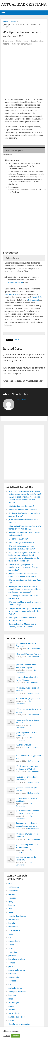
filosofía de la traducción (19, 1024)
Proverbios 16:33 (15, 282)
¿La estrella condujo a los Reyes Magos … (27, 678)
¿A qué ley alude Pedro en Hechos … (27, 689)
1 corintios (13, 952)
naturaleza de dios (17, 1017)
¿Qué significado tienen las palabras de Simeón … (27, 812)
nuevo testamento (17, 970)
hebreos (12, 995)
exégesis (12, 898)
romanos (12, 974)
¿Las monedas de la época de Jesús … (27, 721)
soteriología (14, 977)
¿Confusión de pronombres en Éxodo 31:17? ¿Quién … (27, 767)
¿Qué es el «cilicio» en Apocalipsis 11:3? (23, 380)
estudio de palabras (17, 916)
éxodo (11, 945)
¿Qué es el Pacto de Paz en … (28, 654)
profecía (12, 956)
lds (10, 984)
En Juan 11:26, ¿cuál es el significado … (26, 799)
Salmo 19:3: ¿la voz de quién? (21, 542)
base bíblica (14, 919)
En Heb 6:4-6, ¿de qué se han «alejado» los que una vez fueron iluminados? (23, 567)
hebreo (12, 905)
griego (11, 901)
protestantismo (15, 988)
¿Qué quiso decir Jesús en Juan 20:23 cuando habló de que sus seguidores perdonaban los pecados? (25, 589)
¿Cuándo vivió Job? (24, 745)
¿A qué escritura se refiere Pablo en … (27, 835)
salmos (12, 963)
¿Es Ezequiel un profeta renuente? (26, 733)
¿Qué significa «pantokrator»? (21, 506)
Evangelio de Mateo (17, 992)
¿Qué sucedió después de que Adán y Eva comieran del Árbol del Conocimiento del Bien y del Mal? (24, 357)
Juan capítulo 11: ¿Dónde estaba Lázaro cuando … (26, 824)
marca (11, 1006)
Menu (3, 13)
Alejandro (9, 41)
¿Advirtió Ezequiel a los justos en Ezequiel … (26, 666)
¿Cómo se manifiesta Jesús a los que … (28, 710)
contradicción (14, 941)
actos (35, 41)
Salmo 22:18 (33, 300)
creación (12, 1020)
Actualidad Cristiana (24, 4)
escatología (14, 1002)
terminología (14, 1013)
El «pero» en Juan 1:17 (18, 539)
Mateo (11, 912)
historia (6, 44)
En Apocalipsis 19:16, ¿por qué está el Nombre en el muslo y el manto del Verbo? (25, 611)
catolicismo (14, 891)
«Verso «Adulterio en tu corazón (23, 510)
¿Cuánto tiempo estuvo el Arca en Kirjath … (27, 845)
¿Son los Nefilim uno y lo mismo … (26, 789)
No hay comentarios (23, 44)
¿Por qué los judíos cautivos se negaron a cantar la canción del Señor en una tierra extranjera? (24, 370)
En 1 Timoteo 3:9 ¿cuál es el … (28, 698)
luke (10, 937)
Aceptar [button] (16, 1036)
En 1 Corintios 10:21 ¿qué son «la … (28, 756)
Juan (10, 909)
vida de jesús (14, 930)
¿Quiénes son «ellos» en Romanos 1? (26, 644)
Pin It (17, 340)
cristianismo (14, 887)
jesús (11, 934)
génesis (12, 894)
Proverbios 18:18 (12, 294)
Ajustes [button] (6, 1036)
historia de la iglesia (17, 959)
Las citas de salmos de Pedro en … (26, 858)
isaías (11, 999)
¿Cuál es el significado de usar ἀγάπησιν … (27, 778)
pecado (12, 966)
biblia (41, 41)
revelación (13, 927)
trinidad (12, 1010)
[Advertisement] (24, 72)
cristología (13, 981)
